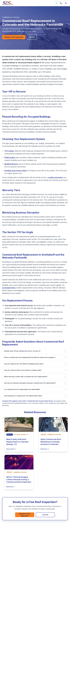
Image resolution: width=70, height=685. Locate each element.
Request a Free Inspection (13, 37)
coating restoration (55, 177)
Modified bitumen (11, 164)
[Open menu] (66, 3)
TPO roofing (9, 151)
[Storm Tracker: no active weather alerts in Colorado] (56, 3)
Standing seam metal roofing (15, 171)
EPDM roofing (9, 157)
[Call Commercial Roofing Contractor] (61, 3)
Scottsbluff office (9, 288)
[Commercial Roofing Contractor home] (7, 3)
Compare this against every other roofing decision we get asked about (27, 401)
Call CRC (32, 37)
